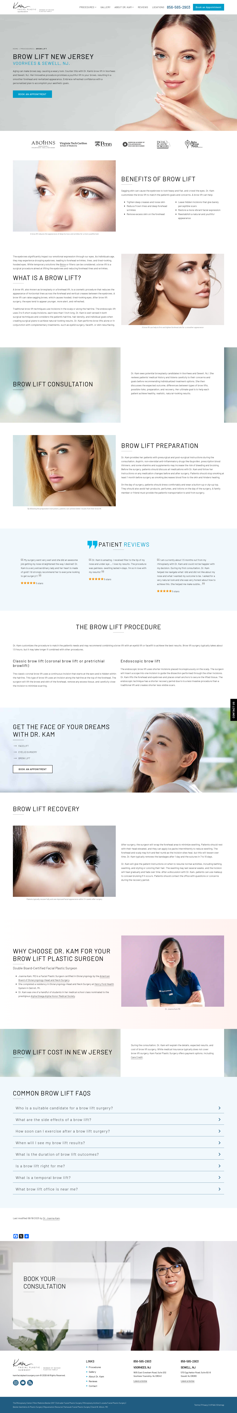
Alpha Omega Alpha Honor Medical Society (53, 996)
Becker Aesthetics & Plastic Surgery (27, 1407)
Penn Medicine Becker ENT (44, 1403)
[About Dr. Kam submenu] (133, 7)
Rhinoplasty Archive (91, 1403)
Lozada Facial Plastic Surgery (113, 1403)
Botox (63, 264)
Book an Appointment (208, 7)
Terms (197, 1405)
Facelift (23, 745)
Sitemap (220, 1405)
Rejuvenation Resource (53, 1407)
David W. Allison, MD (99, 1407)
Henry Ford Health (104, 983)
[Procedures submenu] (95, 7)
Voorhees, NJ (142, 1367)
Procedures (27, 49)
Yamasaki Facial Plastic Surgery (77, 1407)
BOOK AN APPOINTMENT (32, 94)
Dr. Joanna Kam (51, 1218)
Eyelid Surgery (27, 751)
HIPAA (212, 1405)
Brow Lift (24, 758)
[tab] (118, 1108)
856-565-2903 (178, 7)
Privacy (204, 1405)
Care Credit (137, 1057)
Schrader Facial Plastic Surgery (69, 1403)
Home (15, 49)
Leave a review (140, 1381)
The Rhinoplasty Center (22, 1403)
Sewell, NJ (188, 1367)
